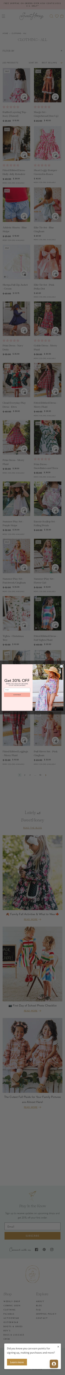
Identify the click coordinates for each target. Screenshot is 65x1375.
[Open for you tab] (54, 1364)
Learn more (17, 1362)
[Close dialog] (61, 666)
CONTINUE (17, 695)
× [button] (58, 1346)
